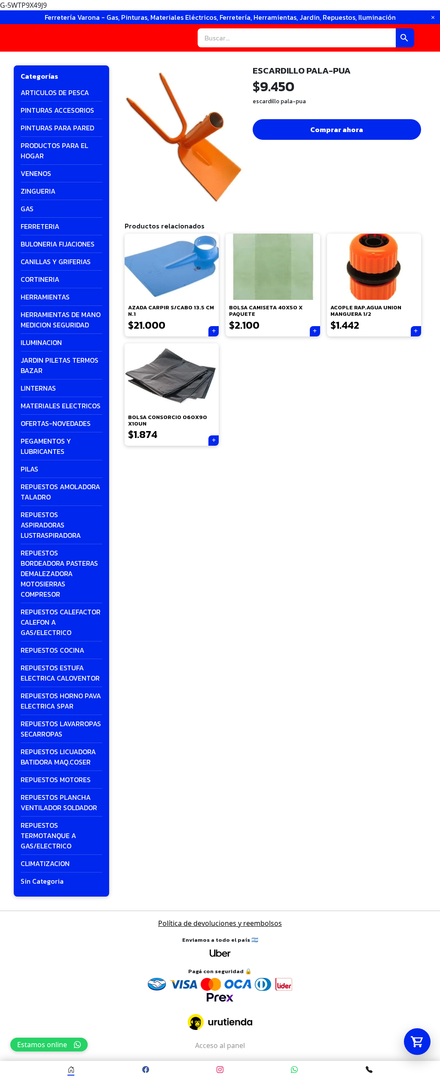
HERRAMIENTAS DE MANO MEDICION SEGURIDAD (61, 319)
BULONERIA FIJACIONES (58, 244)
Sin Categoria (42, 881)
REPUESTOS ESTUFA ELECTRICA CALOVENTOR (60, 673)
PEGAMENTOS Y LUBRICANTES (46, 446)
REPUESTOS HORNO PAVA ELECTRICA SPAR (61, 701)
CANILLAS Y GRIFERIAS (56, 261)
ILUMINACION (41, 342)
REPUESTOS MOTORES (56, 779)
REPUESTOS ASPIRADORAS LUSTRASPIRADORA (51, 524)
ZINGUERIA (38, 191)
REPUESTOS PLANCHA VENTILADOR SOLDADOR (59, 802)
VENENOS (36, 173)
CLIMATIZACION (45, 863)
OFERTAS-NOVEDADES (56, 423)
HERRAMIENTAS (45, 297)
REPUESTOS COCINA (52, 650)
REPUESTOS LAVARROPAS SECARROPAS (61, 728)
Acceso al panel (220, 1045)
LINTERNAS (38, 388)
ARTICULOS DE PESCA (55, 92)
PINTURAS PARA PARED (57, 128)
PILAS (29, 469)
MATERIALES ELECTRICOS (61, 406)
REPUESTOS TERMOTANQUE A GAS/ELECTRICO (48, 835)
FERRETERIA (40, 226)
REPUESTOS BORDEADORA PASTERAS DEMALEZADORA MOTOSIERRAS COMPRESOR (59, 573)
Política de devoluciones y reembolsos (220, 923)
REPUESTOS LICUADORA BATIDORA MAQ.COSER (58, 756)
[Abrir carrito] (417, 1041)
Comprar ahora (336, 129)
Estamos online (42, 1044)
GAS (27, 208)
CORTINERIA (40, 279)
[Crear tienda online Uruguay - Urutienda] (220, 1022)
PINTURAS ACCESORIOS (57, 110)
